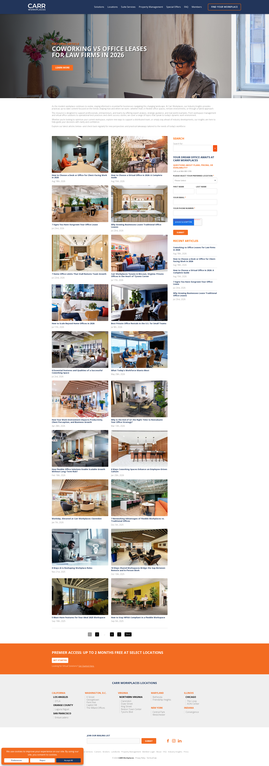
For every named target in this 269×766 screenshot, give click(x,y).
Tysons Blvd (127, 712)
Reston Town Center (131, 709)
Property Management (151, 7)
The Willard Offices (95, 708)
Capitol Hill (91, 705)
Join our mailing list (98, 735)
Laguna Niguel (62, 709)
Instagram (174, 741)
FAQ (186, 7)
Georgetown (92, 699)
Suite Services (128, 7)
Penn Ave (91, 702)
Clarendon (126, 701)
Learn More (62, 67)
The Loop (192, 701)
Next (128, 634)
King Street (126, 706)
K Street (90, 697)
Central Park (159, 712)
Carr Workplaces (38, 7)
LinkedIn (179, 741)
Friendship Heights (162, 699)
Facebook (168, 741)
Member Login (148, 752)
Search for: (178, 143)
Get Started (60, 660)
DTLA (57, 701)
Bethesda (157, 697)
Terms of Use (152, 758)
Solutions (99, 7)
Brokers (106, 752)
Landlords (115, 752)
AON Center (193, 703)
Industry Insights (175, 752)
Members (197, 7)
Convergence (192, 712)
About (159, 752)
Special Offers (173, 7)
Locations (112, 7)
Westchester (159, 714)
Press (186, 752)
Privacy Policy (140, 758)
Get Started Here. (86, 666)
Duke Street (127, 703)
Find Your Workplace (224, 6)
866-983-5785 (186, 171)
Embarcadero (61, 717)
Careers (97, 752)
